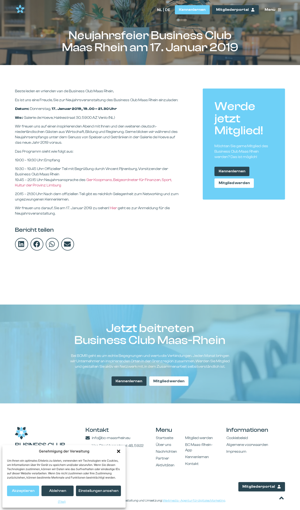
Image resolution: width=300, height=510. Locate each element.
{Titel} (62, 501)
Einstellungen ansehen (98, 491)
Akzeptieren (23, 491)
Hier (113, 208)
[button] (118, 451)
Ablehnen (57, 491)
